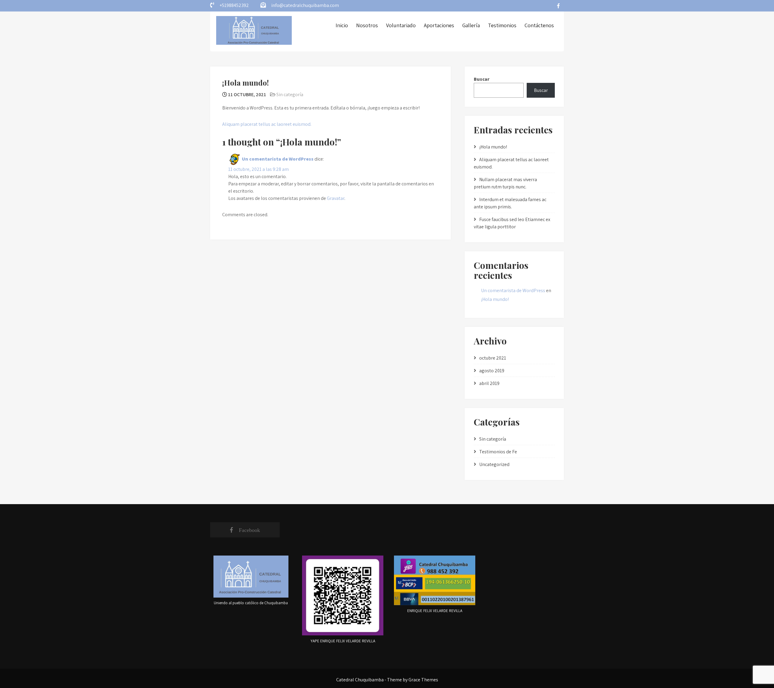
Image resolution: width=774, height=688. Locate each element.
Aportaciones (439, 25)
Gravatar (335, 198)
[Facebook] (558, 5)
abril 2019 (489, 383)
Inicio (342, 25)
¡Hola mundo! (493, 147)
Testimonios (502, 25)
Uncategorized (494, 464)
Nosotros (367, 25)
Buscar (481, 79)
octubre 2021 (492, 358)
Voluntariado (401, 25)
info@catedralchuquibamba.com (305, 5)
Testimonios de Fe (498, 451)
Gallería (471, 25)
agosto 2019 (491, 370)
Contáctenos (539, 25)
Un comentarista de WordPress (278, 159)
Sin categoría (289, 94)
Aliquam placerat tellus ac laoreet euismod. (266, 124)
